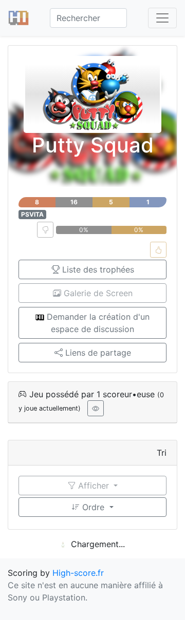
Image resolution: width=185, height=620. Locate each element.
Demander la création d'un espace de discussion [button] (97, 323)
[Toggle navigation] (162, 18)
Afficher (94, 485)
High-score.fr (78, 573)
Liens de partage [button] (97, 352)
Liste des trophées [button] (97, 269)
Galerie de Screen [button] (97, 293)
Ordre (93, 507)
